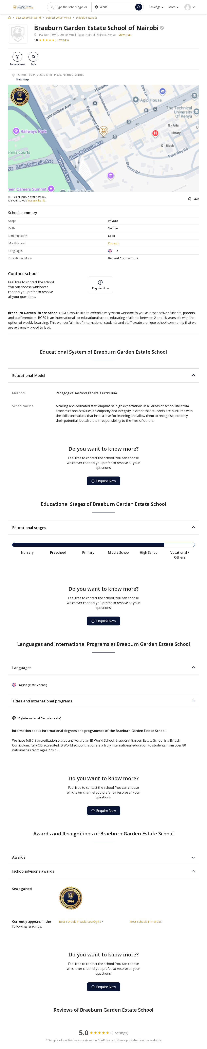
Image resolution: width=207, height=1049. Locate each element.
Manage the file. (37, 200)
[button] (103, 375)
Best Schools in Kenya (58, 18)
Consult (113, 243)
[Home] (9, 17)
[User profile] (189, 7)
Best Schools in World (28, 18)
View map (125, 35)
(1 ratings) (62, 40)
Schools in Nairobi (86, 18)
